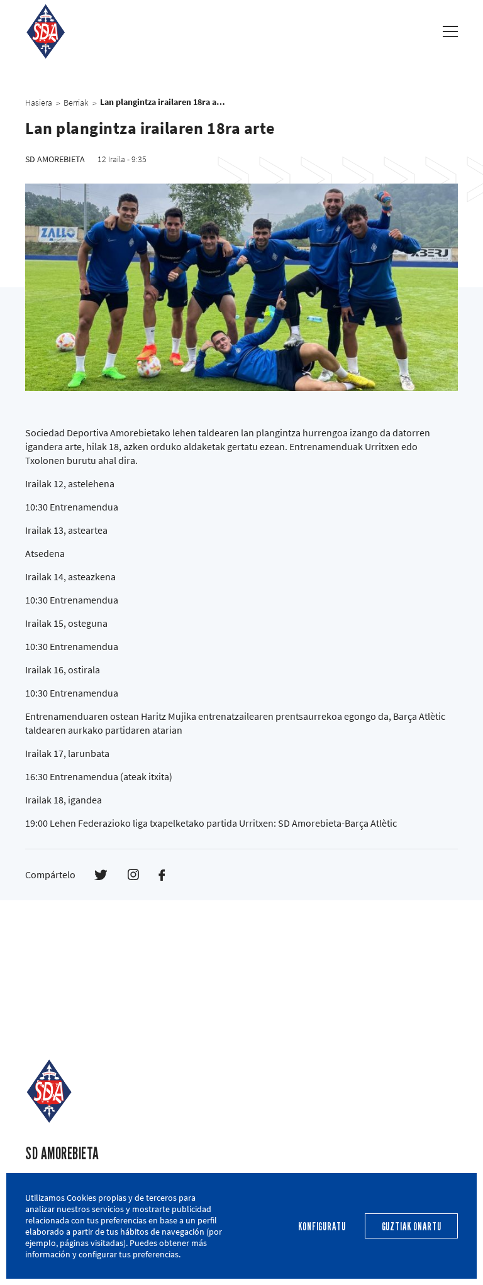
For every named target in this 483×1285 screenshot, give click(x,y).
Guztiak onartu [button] (411, 1226)
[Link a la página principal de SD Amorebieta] (45, 31)
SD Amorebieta (62, 1154)
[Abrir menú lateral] (450, 31)
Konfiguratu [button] (321, 1226)
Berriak (76, 102)
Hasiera (38, 102)
